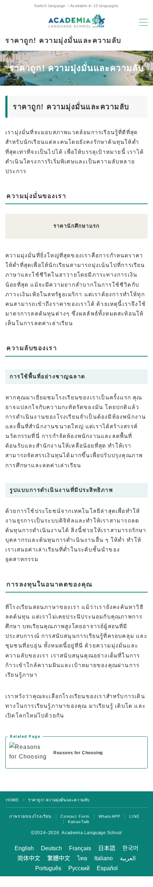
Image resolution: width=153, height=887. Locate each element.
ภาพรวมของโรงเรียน (30, 816)
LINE (134, 816)
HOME (12, 800)
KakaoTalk (79, 822)
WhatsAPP (110, 816)
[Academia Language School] (76, 20)
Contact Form (74, 816)
